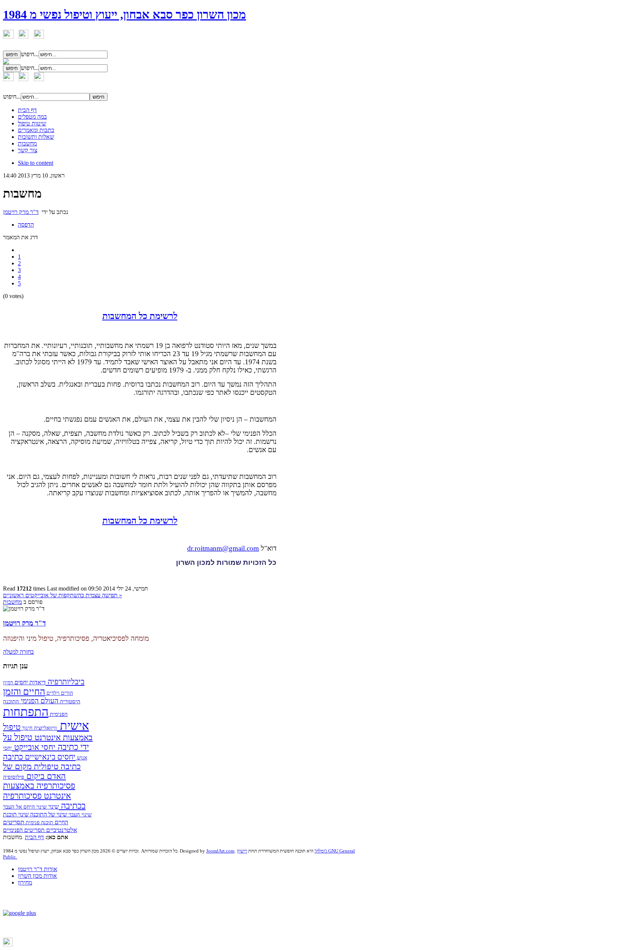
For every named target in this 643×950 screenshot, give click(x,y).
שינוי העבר (79, 815)
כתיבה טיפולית (56, 766)
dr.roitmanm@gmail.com (223, 548)
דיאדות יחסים (29, 682)
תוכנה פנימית (38, 822)
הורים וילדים (59, 693)
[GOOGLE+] (19, 913)
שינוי (53, 806)
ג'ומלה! (320, 851)
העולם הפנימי (38, 701)
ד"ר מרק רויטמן (21, 212)
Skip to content (35, 163)
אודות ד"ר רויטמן (37, 869)
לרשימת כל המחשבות (139, 316)
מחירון (25, 882)
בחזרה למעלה (18, 652)
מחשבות (12, 602)
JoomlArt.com (220, 851)
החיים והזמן (24, 692)
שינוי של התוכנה (48, 814)
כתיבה (13, 756)
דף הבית (34, 837)
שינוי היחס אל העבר (25, 807)
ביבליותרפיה (65, 681)
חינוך (26, 728)
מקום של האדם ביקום (34, 771)
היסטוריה (69, 701)
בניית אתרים (25, 945)
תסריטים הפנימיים (24, 830)
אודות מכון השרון (37, 876)
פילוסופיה (13, 777)
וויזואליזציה (44, 728)
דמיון (8, 682)
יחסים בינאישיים (49, 756)
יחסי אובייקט (33, 747)
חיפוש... (30, 54)
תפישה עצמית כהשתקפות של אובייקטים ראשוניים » (62, 595)
